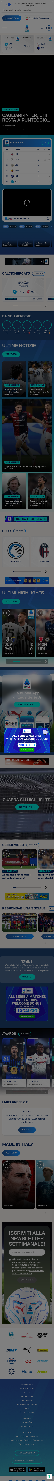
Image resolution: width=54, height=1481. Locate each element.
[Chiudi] (45, 732)
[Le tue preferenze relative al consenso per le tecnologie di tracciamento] (49, 1476)
